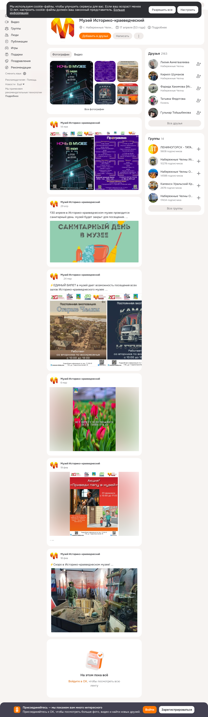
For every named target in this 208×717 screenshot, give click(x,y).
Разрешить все (162, 10)
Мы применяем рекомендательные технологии (23, 92)
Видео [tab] (78, 54)
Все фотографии (94, 109)
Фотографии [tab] (60, 54)
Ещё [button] (19, 84)
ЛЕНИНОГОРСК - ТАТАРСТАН (180, 147)
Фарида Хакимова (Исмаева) (180, 86)
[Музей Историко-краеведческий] (54, 125)
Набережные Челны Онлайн (179, 196)
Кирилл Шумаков (172, 74)
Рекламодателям (15, 79)
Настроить (188, 10)
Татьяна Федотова (172, 99)
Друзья (154, 53)
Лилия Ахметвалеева (174, 62)
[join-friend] (198, 64)
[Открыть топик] (94, 215)
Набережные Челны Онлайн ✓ (181, 171)
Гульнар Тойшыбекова (175, 112)
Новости (10, 84)
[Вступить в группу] (198, 149)
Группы (154, 138)
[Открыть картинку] (78, 329)
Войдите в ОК (77, 681)
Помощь (31, 79)
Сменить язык (13, 73)
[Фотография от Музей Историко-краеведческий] (63, 28)
